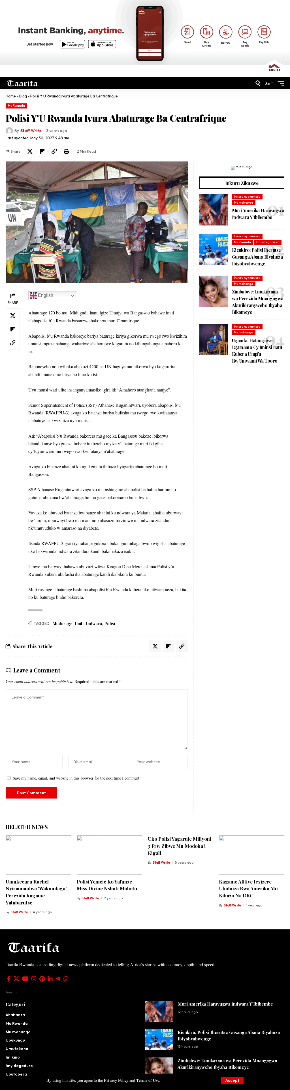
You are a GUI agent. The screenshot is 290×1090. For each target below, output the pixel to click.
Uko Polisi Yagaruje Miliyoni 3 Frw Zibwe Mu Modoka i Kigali (179, 846)
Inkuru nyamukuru (247, 197)
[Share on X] (29, 151)
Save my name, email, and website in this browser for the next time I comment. (76, 778)
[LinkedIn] (50, 978)
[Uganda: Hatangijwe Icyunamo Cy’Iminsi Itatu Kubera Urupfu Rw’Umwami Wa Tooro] (213, 339)
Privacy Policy (116, 1080)
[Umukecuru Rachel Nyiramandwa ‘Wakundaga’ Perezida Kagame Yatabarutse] (38, 855)
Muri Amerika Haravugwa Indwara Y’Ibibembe (225, 1004)
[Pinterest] (42, 978)
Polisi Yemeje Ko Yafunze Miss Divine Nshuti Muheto (107, 885)
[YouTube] (25, 978)
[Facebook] (9, 978)
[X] (16, 978)
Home (11, 96)
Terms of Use (147, 1080)
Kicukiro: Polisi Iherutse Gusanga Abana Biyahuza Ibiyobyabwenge (257, 257)
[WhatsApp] (66, 978)
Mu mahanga (243, 203)
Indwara (94, 623)
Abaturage (62, 623)
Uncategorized (268, 242)
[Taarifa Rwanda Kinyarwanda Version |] (22, 83)
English (45, 295)
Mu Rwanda (16, 106)
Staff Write (30, 130)
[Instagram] (34, 978)
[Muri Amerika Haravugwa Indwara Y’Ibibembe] (213, 209)
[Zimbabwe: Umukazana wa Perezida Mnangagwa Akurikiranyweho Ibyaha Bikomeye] (213, 291)
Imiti (79, 623)
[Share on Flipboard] (42, 151)
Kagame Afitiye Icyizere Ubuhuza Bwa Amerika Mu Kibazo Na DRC (248, 888)
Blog (23, 96)
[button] (232, 1080)
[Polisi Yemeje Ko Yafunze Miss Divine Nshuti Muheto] (109, 855)
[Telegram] (58, 978)
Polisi (109, 623)
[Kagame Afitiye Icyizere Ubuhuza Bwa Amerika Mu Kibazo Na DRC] (251, 855)
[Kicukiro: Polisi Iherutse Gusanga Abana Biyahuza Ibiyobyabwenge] (213, 249)
